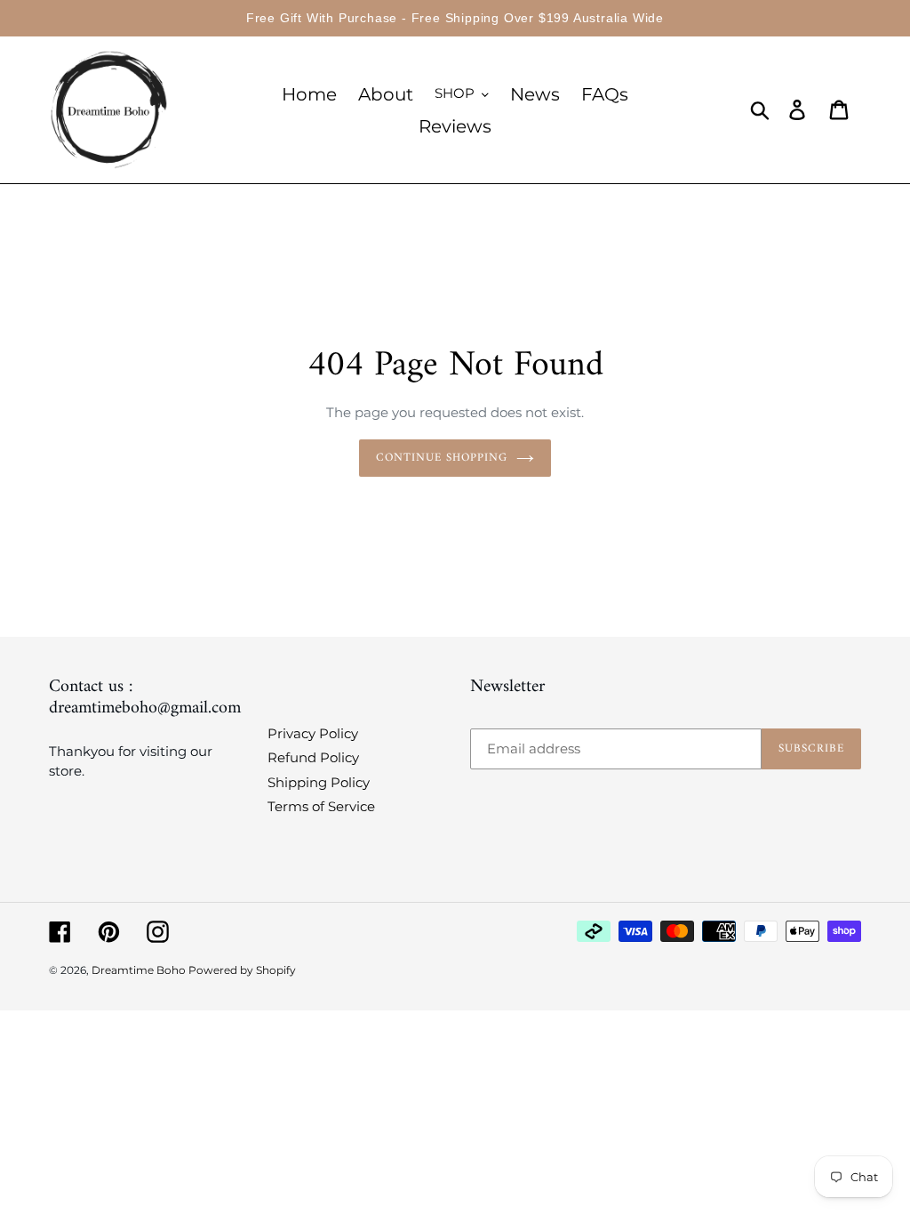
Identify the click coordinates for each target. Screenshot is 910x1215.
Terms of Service (321, 806)
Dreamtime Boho (140, 970)
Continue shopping (442, 457)
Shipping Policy (318, 782)
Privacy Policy (312, 733)
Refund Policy (313, 757)
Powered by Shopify (242, 970)
